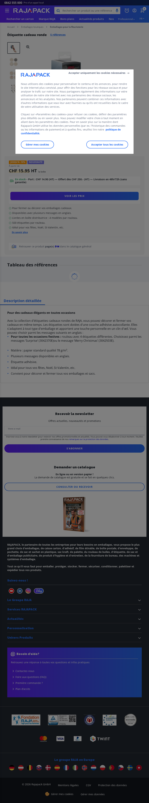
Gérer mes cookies (37, 144)
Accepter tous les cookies (107, 144)
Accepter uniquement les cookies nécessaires (97, 73)
